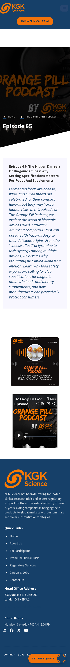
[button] (47, 658)
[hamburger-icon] (64, 8)
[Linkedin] (4, 630)
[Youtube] (26, 630)
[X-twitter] (19, 630)
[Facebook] (11, 630)
